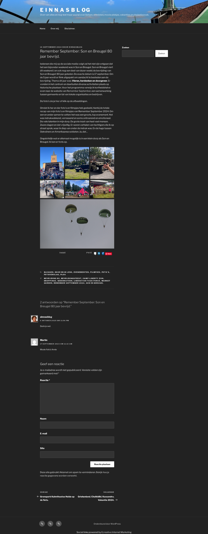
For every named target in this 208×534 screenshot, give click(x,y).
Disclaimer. (70, 28)
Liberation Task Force (87, 281)
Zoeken (125, 47)
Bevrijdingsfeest (71, 278)
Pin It (89, 252)
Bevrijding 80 (52, 278)
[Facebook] (103, 253)
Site (42, 448)
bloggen (49, 272)
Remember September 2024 (69, 283)
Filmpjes (95, 272)
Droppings (50, 281)
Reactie (45, 380)
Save (109, 254)
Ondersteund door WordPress (107, 524)
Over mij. (55, 28)
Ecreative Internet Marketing (116, 532)
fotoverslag (51, 275)
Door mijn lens (63, 272)
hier (58, 101)
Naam (43, 418)
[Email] (95, 253)
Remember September (79, 91)
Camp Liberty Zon (93, 278)
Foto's (106, 272)
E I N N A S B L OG (65, 10)
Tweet (62, 252)
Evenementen (81, 272)
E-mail (43, 433)
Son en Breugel (95, 283)
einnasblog (75, 47)
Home (42, 28)
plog (63, 275)
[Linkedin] (99, 253)
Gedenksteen (65, 281)
